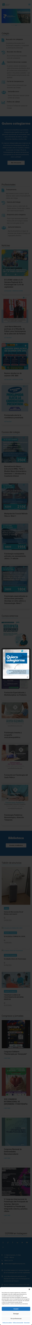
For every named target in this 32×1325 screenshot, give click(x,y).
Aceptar (16, 1309)
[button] (29, 1289)
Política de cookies (7, 1322)
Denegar (16, 1314)
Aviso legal (27, 1322)
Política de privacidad (18, 1322)
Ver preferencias (16, 1318)
